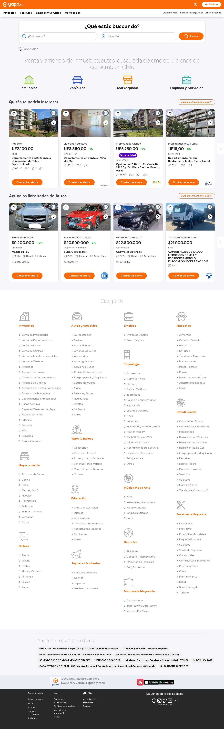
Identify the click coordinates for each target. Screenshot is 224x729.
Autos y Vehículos (84, 326)
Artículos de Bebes (33, 474)
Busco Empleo (135, 340)
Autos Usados (82, 335)
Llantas (78, 404)
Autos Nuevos (82, 345)
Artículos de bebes (85, 572)
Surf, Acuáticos (136, 567)
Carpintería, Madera (191, 421)
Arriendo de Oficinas (34, 382)
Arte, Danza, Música (86, 507)
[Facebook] (154, 700)
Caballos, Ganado (189, 340)
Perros (183, 372)
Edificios (27, 420)
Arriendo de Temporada (36, 393)
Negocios (27, 436)
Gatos (183, 345)
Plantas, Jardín (30, 490)
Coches (78, 578)
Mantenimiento (188, 485)
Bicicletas (132, 551)
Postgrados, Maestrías (87, 528)
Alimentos (185, 335)
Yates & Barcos (82, 439)
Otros (25, 522)
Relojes (26, 582)
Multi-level (185, 528)
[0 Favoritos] (14, 113)
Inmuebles (9, 12)
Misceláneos (186, 431)
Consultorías (186, 555)
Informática (133, 394)
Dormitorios (29, 501)
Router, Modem (136, 431)
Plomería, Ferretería (190, 469)
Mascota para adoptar (193, 377)
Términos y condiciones (60, 700)
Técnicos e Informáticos (88, 523)
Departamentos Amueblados (39, 398)
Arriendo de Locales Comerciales (41, 388)
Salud (182, 582)
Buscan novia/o (188, 361)
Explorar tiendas (171, 12)
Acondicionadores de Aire (142, 447)
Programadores (188, 566)
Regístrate (32, 718)
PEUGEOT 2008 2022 (107, 660)
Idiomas (78, 513)
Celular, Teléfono (137, 389)
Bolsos (26, 555)
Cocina (26, 479)
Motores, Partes (83, 393)
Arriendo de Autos (85, 351)
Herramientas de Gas (191, 447)
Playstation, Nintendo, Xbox (143, 426)
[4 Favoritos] (170, 113)
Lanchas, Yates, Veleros (88, 463)
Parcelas (27, 425)
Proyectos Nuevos (32, 441)
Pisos (25, 485)
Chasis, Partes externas (88, 372)
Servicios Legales (189, 587)
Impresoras (133, 405)
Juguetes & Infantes (86, 563)
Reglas (57, 717)
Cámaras (132, 384)
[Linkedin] (170, 700)
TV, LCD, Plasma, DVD (139, 437)
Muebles (27, 495)
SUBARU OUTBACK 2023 (174, 666)
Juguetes (79, 583)
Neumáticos (81, 398)
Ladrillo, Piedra (187, 463)
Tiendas (86, 706)
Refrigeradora (135, 458)
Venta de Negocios (190, 550)
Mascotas (183, 326)
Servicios (184, 474)
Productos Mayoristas (192, 534)
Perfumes (27, 576)
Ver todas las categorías (89, 700)
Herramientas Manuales (193, 442)
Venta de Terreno (32, 361)
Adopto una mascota (192, 382)
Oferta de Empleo (137, 335)
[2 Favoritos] (170, 207)
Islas (24, 430)
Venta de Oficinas (32, 351)
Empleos (130, 326)
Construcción (186, 412)
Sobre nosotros (35, 699)
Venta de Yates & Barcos (89, 469)
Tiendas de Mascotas (192, 356)
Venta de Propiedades (35, 335)
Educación (78, 498)
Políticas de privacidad (65, 706)
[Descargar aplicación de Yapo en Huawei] (140, 682)
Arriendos (27, 367)
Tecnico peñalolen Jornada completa (146, 648)
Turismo (184, 592)
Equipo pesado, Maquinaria (90, 377)
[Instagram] (159, 700)
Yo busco (79, 474)
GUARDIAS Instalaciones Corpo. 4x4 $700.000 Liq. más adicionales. (79, 648)
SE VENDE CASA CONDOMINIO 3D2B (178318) (64, 660)
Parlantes (132, 421)
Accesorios (81, 356)
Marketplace (73, 12)
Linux (130, 416)
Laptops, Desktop (137, 410)
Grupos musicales (137, 513)
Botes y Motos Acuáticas (89, 458)
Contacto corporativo (33, 713)
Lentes (26, 566)
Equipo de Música (84, 382)
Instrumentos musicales (141, 502)
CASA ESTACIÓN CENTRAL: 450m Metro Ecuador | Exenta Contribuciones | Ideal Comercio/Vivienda (97, 666)
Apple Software (136, 378)
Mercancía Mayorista (139, 591)
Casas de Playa (31, 404)
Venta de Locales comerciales (40, 356)
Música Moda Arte (137, 488)
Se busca (27, 506)
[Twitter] (164, 700)
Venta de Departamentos (37, 340)
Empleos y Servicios (48, 12)
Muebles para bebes (86, 588)
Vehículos (26, 12)
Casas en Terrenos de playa (38, 409)
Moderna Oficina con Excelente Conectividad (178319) (147, 654)
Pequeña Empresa (190, 539)
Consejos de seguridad (191, 12)
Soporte (31, 707)
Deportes (130, 542)
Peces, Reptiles (188, 367)
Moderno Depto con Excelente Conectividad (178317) (157, 660)
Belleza (24, 546)
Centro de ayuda (213, 12)
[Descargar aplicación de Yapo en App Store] (151, 682)
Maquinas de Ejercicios (140, 562)
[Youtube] (175, 700)
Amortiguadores (84, 361)
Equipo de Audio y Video (141, 400)
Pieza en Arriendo (32, 414)
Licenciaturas (82, 518)
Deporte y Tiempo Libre (141, 556)
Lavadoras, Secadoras (140, 453)
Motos (78, 340)
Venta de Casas (31, 345)
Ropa (25, 587)
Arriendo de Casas (33, 372)
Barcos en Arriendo (85, 453)
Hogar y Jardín (29, 465)
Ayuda (30, 703)
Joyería (26, 560)
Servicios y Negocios (191, 514)
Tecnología (132, 364)
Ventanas (27, 517)
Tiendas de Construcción (194, 490)
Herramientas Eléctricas (193, 437)
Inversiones (186, 523)
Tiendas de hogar (32, 511)
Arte (129, 497)
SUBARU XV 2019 (202, 660)
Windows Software (138, 442)
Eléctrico (184, 458)
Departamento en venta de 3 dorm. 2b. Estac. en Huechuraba (75, 654)
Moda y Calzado (31, 571)
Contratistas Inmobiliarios (194, 426)
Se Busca (79, 409)
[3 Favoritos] (66, 113)
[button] (53, 122)
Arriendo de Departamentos (39, 377)
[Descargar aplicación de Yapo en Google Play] (166, 682)
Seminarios (80, 534)
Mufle (77, 388)
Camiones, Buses (84, 367)
